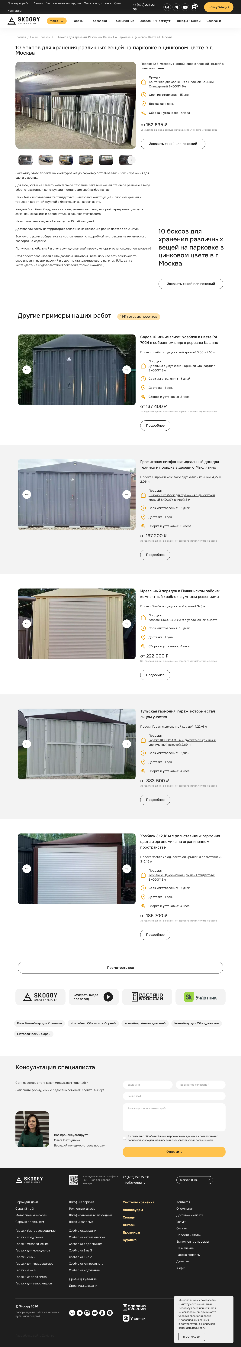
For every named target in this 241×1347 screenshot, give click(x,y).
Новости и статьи (188, 1235)
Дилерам (182, 1261)
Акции (38, 3)
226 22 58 (136, 1177)
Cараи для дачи (26, 1202)
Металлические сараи (31, 1215)
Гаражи (78, 21)
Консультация (219, 7)
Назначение (185, 1248)
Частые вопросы (188, 1255)
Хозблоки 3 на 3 (80, 1250)
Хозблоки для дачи (82, 1231)
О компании (184, 1209)
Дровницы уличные (83, 1279)
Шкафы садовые (81, 1222)
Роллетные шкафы (82, 1209)
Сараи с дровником (29, 1222)
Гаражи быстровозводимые (35, 1231)
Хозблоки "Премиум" (155, 21)
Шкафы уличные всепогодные (90, 1215)
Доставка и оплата (189, 1215)
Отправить (174, 1152)
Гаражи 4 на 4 (25, 1270)
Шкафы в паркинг (81, 1202)
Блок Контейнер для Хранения (39, 1023)
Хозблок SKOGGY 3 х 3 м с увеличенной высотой (184, 620)
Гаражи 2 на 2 (25, 1257)
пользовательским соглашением (192, 1140)
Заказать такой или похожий (173, 144)
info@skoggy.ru (134, 1183)
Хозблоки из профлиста (86, 1264)
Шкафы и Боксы (189, 21)
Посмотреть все (120, 968)
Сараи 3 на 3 (24, 1209)
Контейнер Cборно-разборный (93, 1023)
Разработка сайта (28, 1336)
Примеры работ (19, 3)
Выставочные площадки (63, 3)
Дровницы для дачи (83, 1286)
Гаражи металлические (32, 1244)
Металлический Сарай (33, 1034)
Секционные (125, 21)
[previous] (26, 369)
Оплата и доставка (97, 3)
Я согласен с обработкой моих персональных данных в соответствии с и (173, 1138)
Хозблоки (100, 21)
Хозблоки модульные (84, 1270)
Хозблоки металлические (87, 1237)
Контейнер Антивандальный (145, 1023)
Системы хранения (138, 1202)
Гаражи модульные (29, 1237)
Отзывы (181, 1228)
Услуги (181, 1222)
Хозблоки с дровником (85, 1244)
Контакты (14, 11)
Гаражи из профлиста (31, 1277)
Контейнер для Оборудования (196, 1023)
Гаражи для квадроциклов (34, 1264)
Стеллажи (214, 21)
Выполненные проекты (192, 1242)
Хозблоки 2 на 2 (80, 1257)
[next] (131, 160)
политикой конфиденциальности (148, 1140)
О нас (118, 3)
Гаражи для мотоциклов (32, 1250)
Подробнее (155, 425)
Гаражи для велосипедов (33, 1283)
